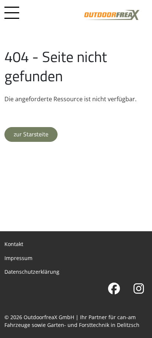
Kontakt (13, 243)
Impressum (18, 258)
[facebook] (114, 288)
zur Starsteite (31, 134)
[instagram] (138, 288)
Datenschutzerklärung (31, 271)
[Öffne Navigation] (11, 14)
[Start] (111, 15)
